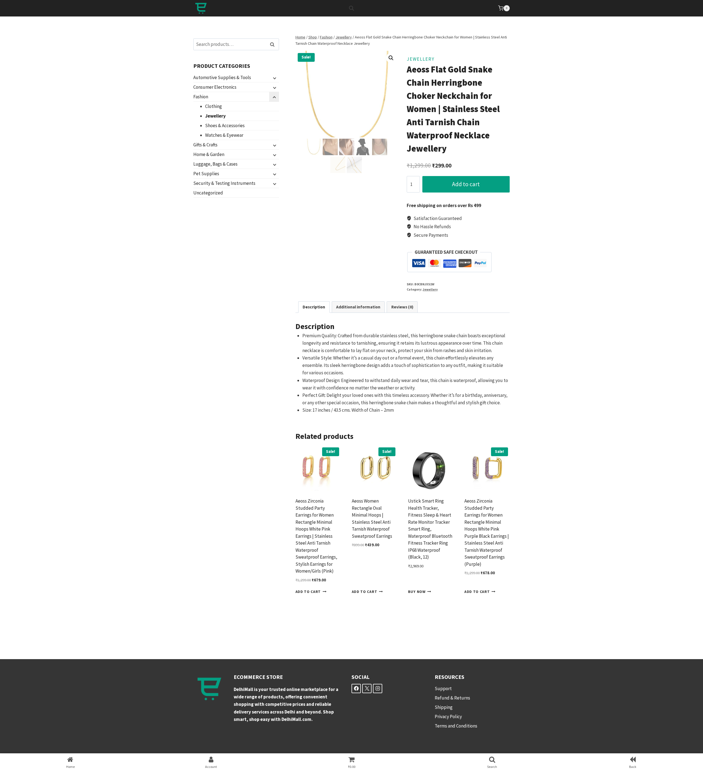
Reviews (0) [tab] (402, 307)
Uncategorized (208, 193)
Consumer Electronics (214, 87)
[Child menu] (274, 78)
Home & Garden (208, 154)
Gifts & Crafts (205, 145)
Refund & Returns (452, 698)
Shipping (444, 707)
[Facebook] (356, 688)
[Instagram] (377, 688)
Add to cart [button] (308, 591)
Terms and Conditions (456, 726)
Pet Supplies (206, 174)
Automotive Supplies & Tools (222, 77)
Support (443, 688)
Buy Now (417, 591)
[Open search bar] (351, 8)
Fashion (200, 97)
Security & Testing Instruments (224, 183)
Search (274, 44)
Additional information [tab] (358, 307)
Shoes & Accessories (225, 125)
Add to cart (466, 184)
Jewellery (420, 59)
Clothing (213, 106)
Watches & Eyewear (224, 135)
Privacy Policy (448, 717)
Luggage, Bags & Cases (215, 164)
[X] (367, 688)
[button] (391, 58)
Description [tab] (314, 307)
